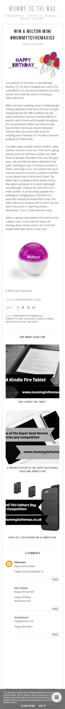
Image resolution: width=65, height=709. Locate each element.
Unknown (20, 562)
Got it (42, 706)
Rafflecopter (22, 321)
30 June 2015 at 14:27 (24, 591)
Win (34, 321)
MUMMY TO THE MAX (32, 8)
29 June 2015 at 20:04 (24, 566)
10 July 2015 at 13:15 (24, 621)
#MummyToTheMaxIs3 (27, 315)
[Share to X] (23, 307)
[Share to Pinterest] (28, 307)
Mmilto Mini (45, 318)
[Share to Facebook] (17, 307)
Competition (14, 318)
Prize (9, 321)
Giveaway (30, 318)
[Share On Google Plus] (34, 307)
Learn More (28, 706)
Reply (55, 579)
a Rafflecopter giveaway (19, 290)
